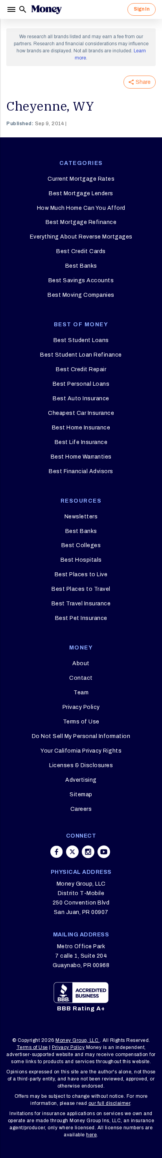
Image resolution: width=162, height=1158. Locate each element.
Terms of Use (81, 722)
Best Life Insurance (81, 442)
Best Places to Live (81, 574)
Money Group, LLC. (77, 1040)
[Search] (23, 9)
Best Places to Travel (81, 589)
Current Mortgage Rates (81, 179)
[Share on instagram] (88, 851)
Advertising (81, 780)
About (81, 663)
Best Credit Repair (81, 369)
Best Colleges (81, 545)
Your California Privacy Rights (81, 751)
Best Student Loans (81, 340)
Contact (81, 678)
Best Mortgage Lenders (81, 193)
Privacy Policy (81, 707)
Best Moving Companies (81, 295)
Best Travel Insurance (81, 604)
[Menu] (12, 9)
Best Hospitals (81, 560)
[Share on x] (72, 851)
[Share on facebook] (56, 851)
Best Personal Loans (81, 384)
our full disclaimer (109, 1103)
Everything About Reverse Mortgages (81, 237)
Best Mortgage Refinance (81, 222)
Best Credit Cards (81, 251)
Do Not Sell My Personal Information (81, 736)
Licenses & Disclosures (81, 765)
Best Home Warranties (81, 457)
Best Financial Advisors (81, 471)
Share (143, 82)
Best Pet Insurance (81, 618)
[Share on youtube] (104, 851)
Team (81, 693)
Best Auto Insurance (81, 398)
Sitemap (81, 794)
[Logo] (46, 9)
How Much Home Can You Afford (81, 208)
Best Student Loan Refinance (81, 355)
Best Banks (81, 266)
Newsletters (81, 517)
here (91, 1135)
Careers (81, 809)
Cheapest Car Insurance (81, 413)
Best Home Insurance (81, 428)
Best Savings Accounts (81, 280)
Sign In (141, 9)
